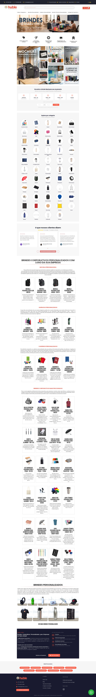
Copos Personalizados (25, 667)
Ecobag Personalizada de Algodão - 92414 (28, 499)
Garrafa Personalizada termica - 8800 (55, 329)
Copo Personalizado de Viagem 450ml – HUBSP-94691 (55, 531)
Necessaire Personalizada (53, 670)
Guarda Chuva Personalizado (66, 670)
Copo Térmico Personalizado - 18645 (68, 499)
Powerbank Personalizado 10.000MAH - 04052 (41, 440)
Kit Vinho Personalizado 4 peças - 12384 (42, 469)
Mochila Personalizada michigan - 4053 (41, 290)
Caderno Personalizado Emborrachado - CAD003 (41, 369)
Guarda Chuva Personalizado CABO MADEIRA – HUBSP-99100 (42, 531)
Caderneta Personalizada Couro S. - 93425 (28, 368)
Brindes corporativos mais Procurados (48, 388)
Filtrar (56, 104)
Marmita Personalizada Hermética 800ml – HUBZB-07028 (28, 531)
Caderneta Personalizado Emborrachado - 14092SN (69, 369)
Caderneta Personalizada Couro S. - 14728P (55, 368)
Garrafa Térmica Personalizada (59, 12)
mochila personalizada (48, 267)
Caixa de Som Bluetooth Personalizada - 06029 (55, 410)
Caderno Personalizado (45, 12)
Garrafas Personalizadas (70, 667)
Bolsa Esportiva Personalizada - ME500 (28, 409)
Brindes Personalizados (48, 584)
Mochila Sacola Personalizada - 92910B (55, 469)
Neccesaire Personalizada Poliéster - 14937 (68, 469)
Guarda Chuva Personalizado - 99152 (68, 441)
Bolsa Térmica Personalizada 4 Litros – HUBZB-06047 (42, 410)
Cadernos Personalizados (41, 670)
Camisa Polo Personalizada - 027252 (68, 412)
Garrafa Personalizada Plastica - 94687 (42, 329)
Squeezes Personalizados (29, 670)
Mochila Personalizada (33, 12)
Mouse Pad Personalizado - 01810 (55, 499)
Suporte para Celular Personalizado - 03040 (42, 500)
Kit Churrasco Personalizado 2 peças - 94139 (28, 469)
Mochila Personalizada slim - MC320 (28, 290)
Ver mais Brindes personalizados (48, 624)
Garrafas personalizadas (48, 307)
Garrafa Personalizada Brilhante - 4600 (28, 329)
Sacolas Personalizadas (47, 667)
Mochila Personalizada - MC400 (69, 290)
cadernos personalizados (48, 346)
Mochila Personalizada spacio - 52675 (55, 290)
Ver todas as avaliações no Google (48, 251)
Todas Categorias (21, 12)
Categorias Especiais (73, 12)
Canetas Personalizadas (58, 667)
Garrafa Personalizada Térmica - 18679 (69, 329)
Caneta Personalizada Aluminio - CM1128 (28, 441)
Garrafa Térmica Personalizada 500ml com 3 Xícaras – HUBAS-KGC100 (55, 562)
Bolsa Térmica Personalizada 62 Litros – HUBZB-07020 (68, 561)
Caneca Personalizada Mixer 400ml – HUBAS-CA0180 (28, 561)
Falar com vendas (54, 655)
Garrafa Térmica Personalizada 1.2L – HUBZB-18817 (68, 530)
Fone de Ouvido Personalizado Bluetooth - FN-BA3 (55, 441)
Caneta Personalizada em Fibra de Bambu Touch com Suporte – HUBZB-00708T (42, 562)
